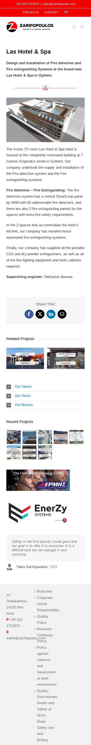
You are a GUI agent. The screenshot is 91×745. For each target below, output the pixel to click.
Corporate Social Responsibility (45, 604)
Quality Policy (42, 619)
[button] (45, 386)
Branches (44, 591)
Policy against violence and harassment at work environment (45, 665)
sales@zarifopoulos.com (59, 4)
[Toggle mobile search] (74, 26)
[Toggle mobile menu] (82, 26)
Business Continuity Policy (45, 635)
